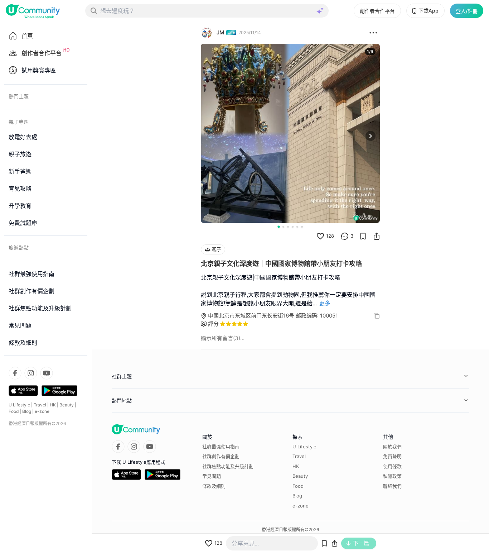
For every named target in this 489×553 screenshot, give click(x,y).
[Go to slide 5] (297, 227)
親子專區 (19, 122)
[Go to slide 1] (278, 226)
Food (14, 411)
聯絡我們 (392, 486)
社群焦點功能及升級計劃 (227, 466)
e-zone (42, 411)
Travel (40, 404)
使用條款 (392, 466)
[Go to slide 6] (302, 227)
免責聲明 (392, 456)
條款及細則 (214, 486)
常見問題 (211, 476)
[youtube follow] (46, 373)
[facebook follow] (15, 373)
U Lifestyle (19, 404)
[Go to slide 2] (283, 227)
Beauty (66, 404)
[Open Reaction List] (373, 32)
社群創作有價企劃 (220, 456)
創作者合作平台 (377, 11)
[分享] (376, 236)
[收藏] (363, 236)
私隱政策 (392, 476)
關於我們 (392, 446)
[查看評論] (344, 236)
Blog (26, 411)
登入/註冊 (467, 11)
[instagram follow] (30, 373)
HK (53, 404)
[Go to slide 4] (293, 227)
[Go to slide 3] (288, 227)
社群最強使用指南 (220, 446)
